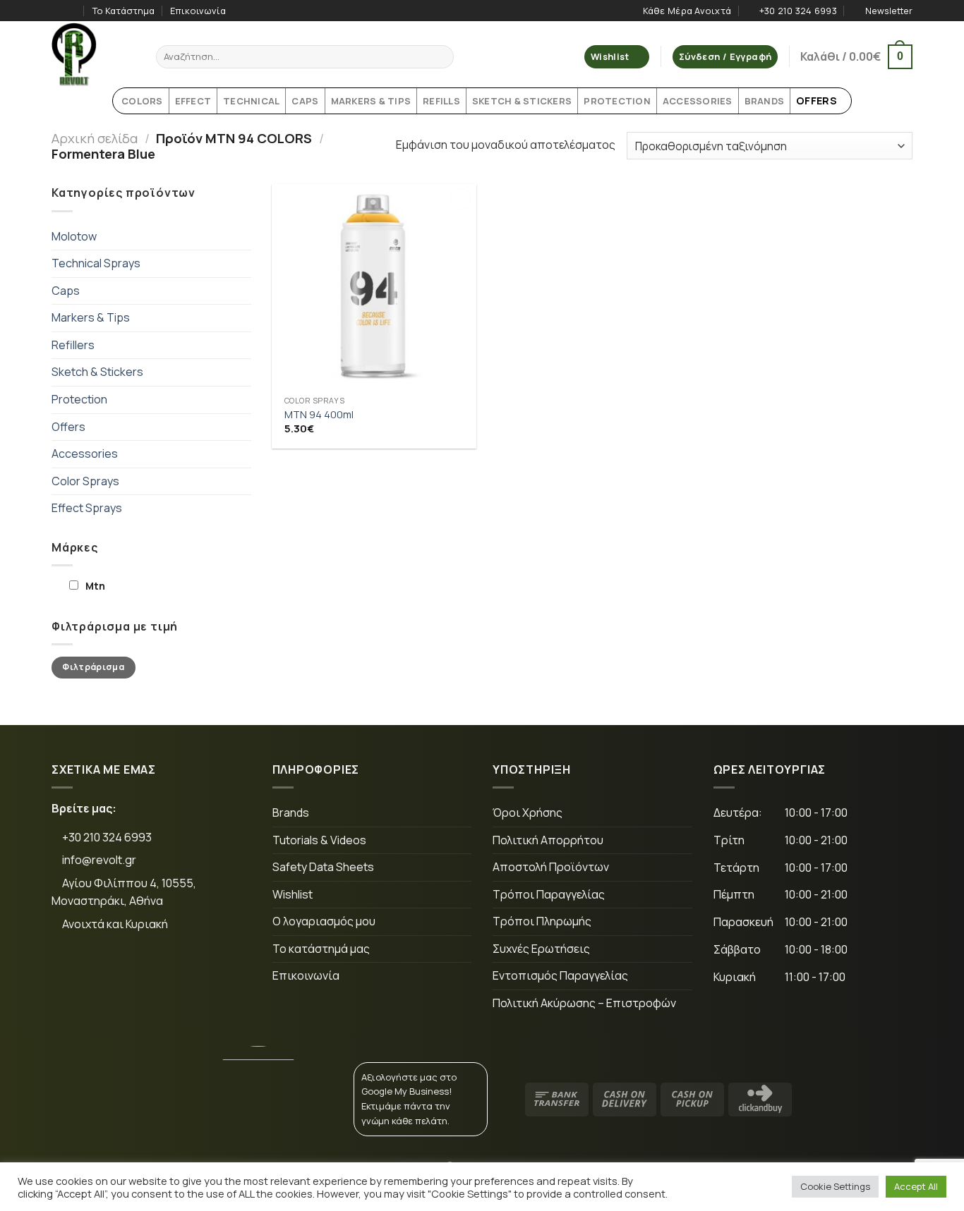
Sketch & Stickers (97, 371)
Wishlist (292, 894)
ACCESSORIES (698, 101)
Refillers (73, 345)
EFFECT (193, 101)
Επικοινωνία (198, 10)
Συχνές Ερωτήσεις (541, 948)
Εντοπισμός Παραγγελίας (560, 975)
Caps (66, 290)
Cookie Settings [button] (835, 1186)
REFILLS (441, 101)
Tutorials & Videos (319, 840)
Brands (290, 812)
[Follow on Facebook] (58, 11)
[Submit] (440, 57)
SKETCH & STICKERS (522, 101)
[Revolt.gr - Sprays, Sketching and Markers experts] (93, 54)
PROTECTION (617, 101)
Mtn (95, 585)
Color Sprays (85, 481)
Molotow (74, 236)
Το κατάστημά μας (321, 948)
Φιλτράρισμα (93, 667)
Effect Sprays (87, 508)
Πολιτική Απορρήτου (548, 840)
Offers (68, 426)
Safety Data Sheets (323, 867)
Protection (79, 399)
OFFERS (816, 100)
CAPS (304, 101)
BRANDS (765, 101)
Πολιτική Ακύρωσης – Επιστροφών (584, 1003)
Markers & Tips (91, 317)
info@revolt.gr (99, 860)
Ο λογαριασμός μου (323, 921)
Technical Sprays (96, 263)
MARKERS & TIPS (371, 101)
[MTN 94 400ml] (374, 286)
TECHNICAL (251, 101)
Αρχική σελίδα (95, 138)
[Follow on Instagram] (72, 11)
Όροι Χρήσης (527, 812)
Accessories (85, 453)
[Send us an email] (160, 971)
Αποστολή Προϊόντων (551, 867)
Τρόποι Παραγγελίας (549, 894)
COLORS (142, 101)
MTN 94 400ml (319, 414)
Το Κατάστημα (123, 10)
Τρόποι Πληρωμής (542, 921)
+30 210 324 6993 (106, 837)
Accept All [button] (916, 1186)
